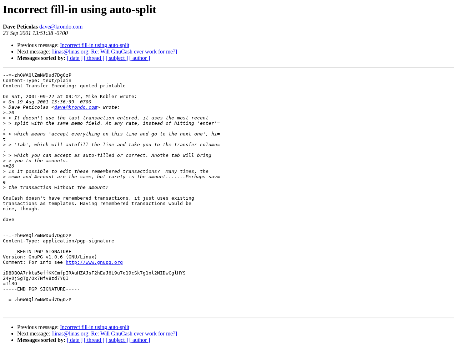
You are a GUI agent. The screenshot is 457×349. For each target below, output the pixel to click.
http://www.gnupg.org (94, 262)
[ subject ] (117, 58)
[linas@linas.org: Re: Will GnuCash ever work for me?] (114, 51)
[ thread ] (94, 58)
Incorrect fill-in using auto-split (94, 45)
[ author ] (139, 58)
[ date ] (74, 58)
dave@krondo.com (60, 27)
